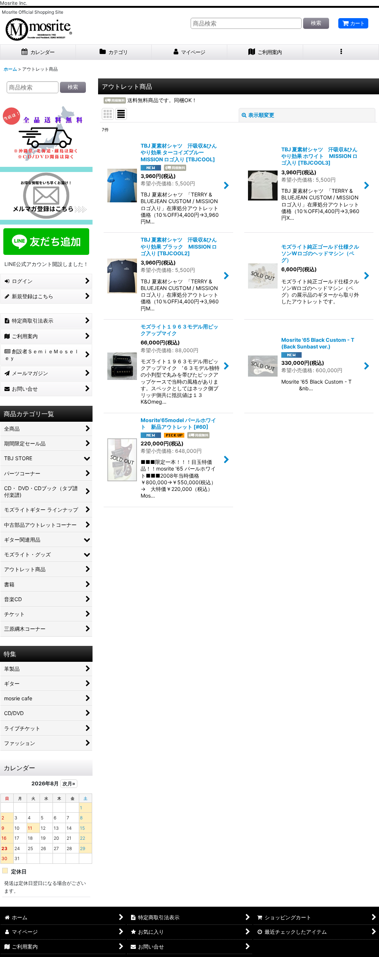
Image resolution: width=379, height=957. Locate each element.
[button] (341, 52)
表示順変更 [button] (261, 115)
